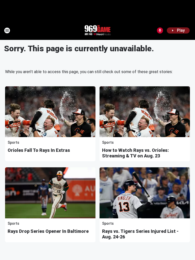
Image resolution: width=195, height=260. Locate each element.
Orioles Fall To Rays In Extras (39, 150)
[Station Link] (97, 30)
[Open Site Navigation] (7, 30)
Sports (13, 142)
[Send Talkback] (160, 30)
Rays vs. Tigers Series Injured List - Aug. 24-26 (140, 234)
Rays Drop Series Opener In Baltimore (48, 231)
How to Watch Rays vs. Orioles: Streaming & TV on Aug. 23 (135, 153)
